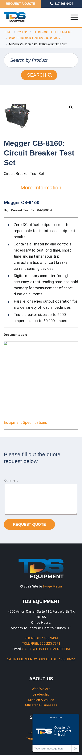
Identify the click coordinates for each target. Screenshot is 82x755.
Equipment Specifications (25, 422)
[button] (71, 107)
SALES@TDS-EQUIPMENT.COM (46, 649)
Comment (11, 480)
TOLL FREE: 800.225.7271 (41, 643)
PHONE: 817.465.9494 (41, 638)
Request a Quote (20, 3)
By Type (23, 32)
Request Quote (29, 524)
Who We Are (41, 689)
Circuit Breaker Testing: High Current (35, 38)
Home (7, 32)
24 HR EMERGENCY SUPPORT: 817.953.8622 (41, 659)
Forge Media (52, 586)
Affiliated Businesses (41, 705)
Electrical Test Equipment (53, 32)
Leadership (41, 694)
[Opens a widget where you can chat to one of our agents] (56, 733)
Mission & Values (41, 700)
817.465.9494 (64, 3)
